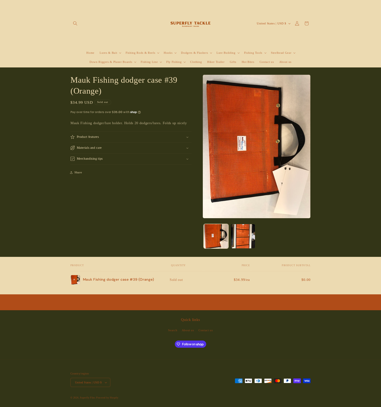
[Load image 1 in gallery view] (216, 236)
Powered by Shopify (107, 397)
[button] (75, 23)
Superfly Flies (87, 397)
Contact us (205, 330)
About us (188, 330)
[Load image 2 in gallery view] (243, 236)
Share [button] (78, 172)
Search (172, 330)
